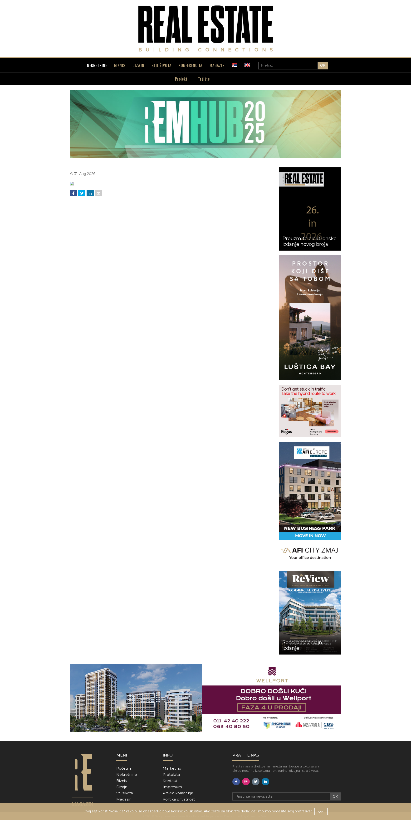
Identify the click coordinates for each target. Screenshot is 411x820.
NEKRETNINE (97, 65)
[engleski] (247, 65)
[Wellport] (205, 698)
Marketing (172, 768)
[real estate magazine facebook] (236, 781)
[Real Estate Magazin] (205, 28)
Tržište (204, 79)
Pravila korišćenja (178, 793)
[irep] (310, 504)
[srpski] (234, 65)
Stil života (124, 793)
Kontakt (170, 780)
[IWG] (310, 411)
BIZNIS (119, 65)
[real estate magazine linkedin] (265, 781)
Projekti (182, 79)
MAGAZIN (217, 65)
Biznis (121, 780)
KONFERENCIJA (190, 65)
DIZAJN (138, 65)
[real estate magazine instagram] (246, 781)
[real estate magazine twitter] (255, 781)
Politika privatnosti (179, 799)
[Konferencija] (205, 124)
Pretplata (171, 774)
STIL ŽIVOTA (161, 65)
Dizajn (121, 787)
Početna (124, 768)
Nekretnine (126, 774)
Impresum (172, 787)
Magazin (124, 799)
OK (322, 65)
